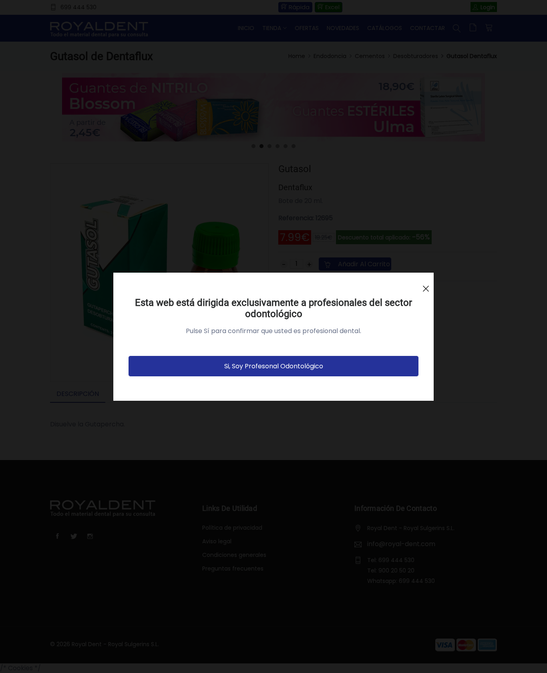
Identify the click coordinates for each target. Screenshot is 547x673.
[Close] (426, 285)
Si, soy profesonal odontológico (273, 366)
